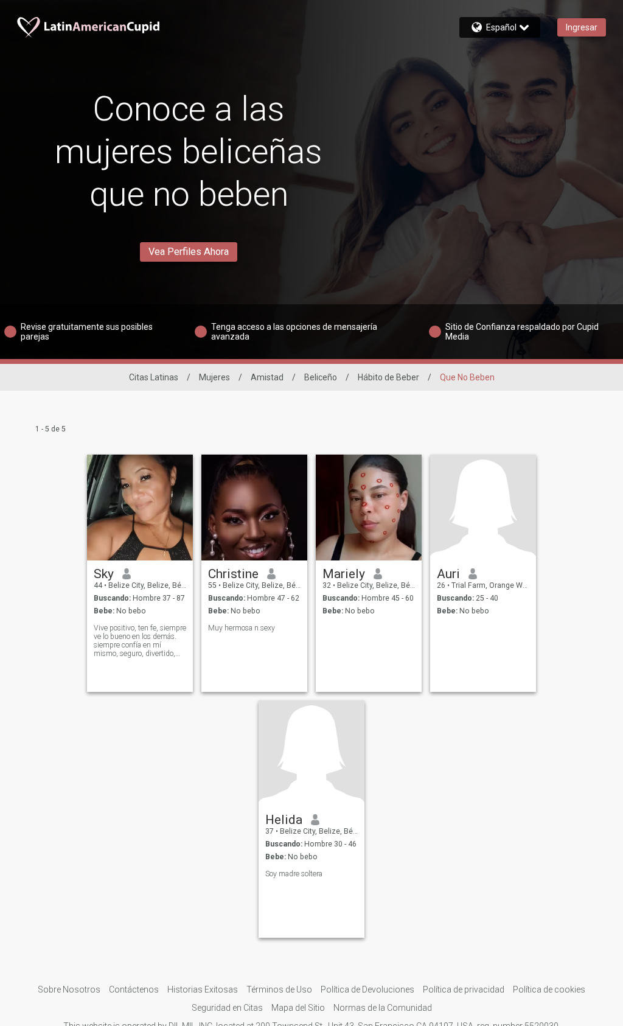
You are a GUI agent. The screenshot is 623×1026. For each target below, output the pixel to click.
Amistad (267, 377)
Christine (233, 574)
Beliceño (320, 377)
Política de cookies (549, 989)
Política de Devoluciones (367, 989)
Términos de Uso (279, 989)
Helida (283, 819)
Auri (448, 574)
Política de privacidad (463, 989)
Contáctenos (134, 989)
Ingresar (581, 27)
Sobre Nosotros (69, 989)
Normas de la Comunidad (382, 1008)
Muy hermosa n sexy (241, 628)
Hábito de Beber (388, 377)
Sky (104, 574)
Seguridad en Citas (227, 1008)
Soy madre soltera (293, 874)
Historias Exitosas (202, 989)
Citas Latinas (153, 377)
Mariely (343, 574)
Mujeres (214, 377)
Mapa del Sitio (298, 1008)
